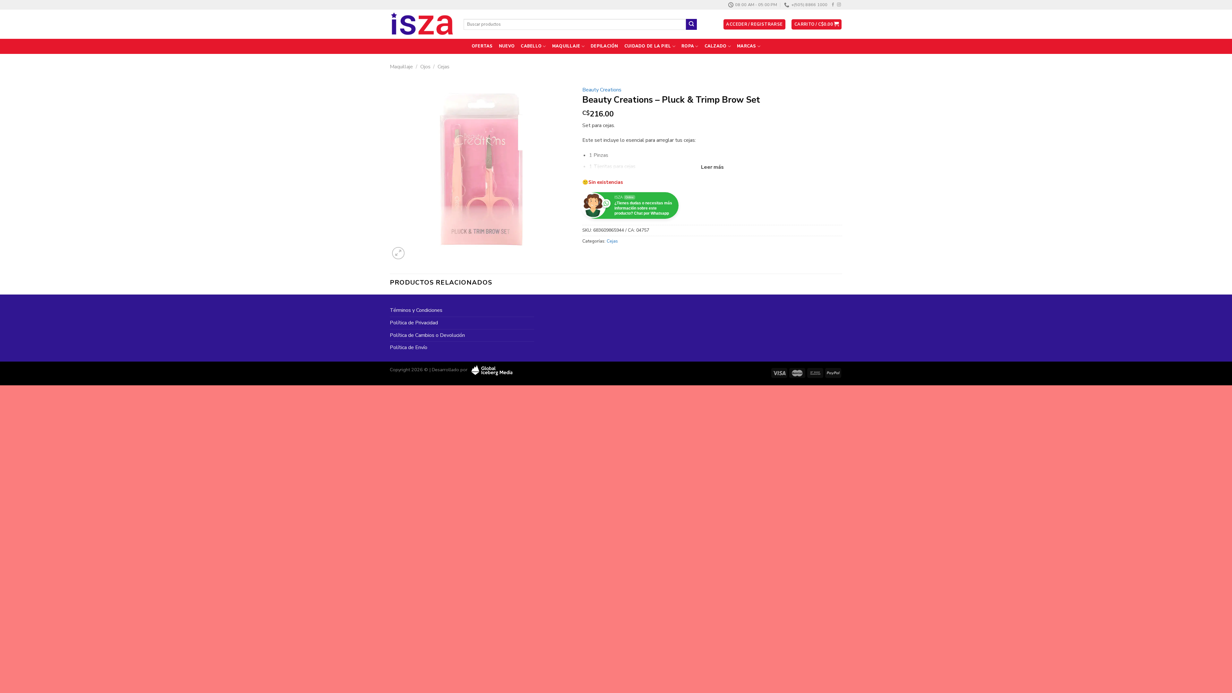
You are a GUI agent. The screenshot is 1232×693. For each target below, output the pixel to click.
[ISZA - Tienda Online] (422, 24)
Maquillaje (566, 46)
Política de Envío (408, 347)
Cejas (443, 66)
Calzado (716, 46)
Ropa (687, 46)
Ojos (425, 66)
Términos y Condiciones (416, 310)
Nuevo (507, 46)
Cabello (531, 46)
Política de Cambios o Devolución (427, 335)
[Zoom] (398, 253)
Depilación (604, 46)
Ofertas (482, 46)
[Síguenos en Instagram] (839, 5)
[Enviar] (691, 24)
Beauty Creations (601, 89)
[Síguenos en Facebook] (833, 5)
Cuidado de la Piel (647, 46)
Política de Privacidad (414, 322)
